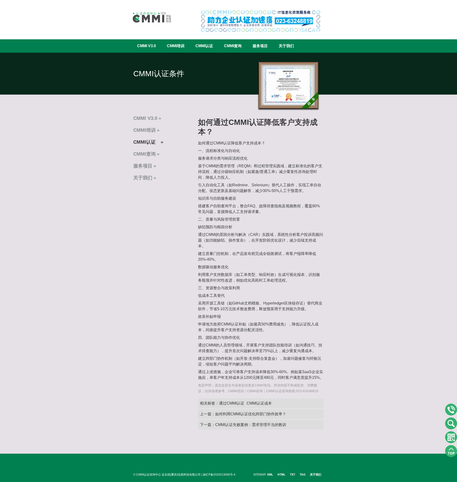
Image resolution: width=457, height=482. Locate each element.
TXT (292, 474)
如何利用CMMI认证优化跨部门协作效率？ (250, 414)
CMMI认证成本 (259, 403)
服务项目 (260, 46)
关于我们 (286, 46)
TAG (302, 474)
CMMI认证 (204, 46)
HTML (281, 474)
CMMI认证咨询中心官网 (149, 17)
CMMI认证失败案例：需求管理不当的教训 (250, 425)
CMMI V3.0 (146, 46)
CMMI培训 (175, 46)
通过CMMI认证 (231, 403)
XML (270, 474)
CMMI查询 (233, 46)
